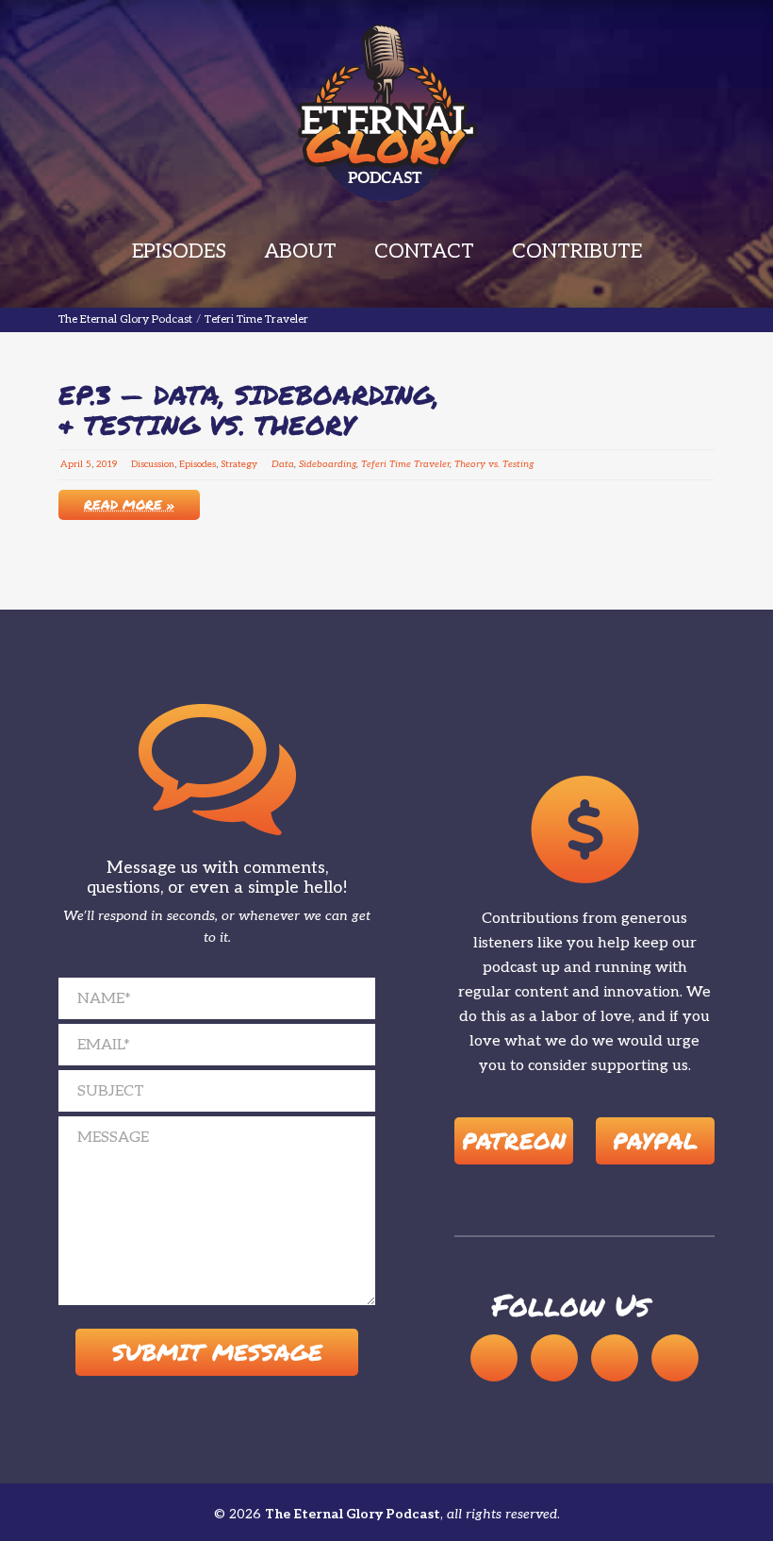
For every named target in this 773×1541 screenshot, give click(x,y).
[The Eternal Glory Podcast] (386, 114)
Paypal (655, 1140)
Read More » (129, 503)
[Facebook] (614, 1358)
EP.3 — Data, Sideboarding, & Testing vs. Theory (248, 410)
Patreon (514, 1140)
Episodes (179, 251)
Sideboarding (327, 464)
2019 (106, 464)
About (300, 251)
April (71, 464)
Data (282, 464)
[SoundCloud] (494, 1358)
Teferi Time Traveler (405, 464)
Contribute (577, 251)
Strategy (239, 464)
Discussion (152, 464)
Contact (424, 251)
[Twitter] (675, 1358)
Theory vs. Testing (494, 464)
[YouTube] (554, 1358)
